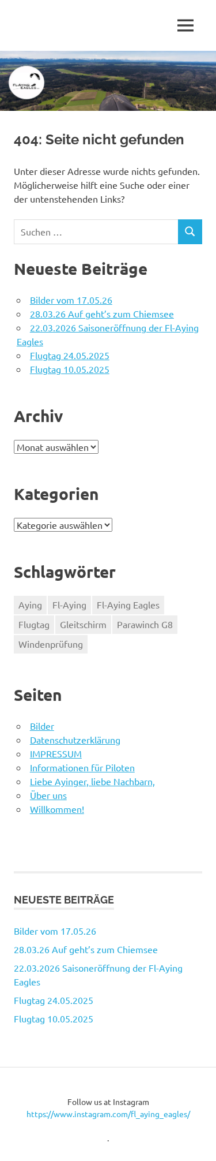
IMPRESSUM (56, 753)
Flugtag (34, 624)
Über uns (48, 795)
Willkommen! (57, 809)
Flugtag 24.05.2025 (69, 355)
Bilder (42, 725)
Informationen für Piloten (82, 767)
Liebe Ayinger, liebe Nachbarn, (92, 781)
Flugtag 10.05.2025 (69, 369)
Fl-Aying (69, 604)
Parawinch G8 (145, 624)
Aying (30, 604)
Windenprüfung (50, 643)
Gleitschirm (83, 624)
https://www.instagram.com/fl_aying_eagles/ (108, 1113)
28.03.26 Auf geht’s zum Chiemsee (102, 313)
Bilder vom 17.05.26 (71, 299)
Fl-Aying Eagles (128, 604)
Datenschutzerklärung (75, 739)
